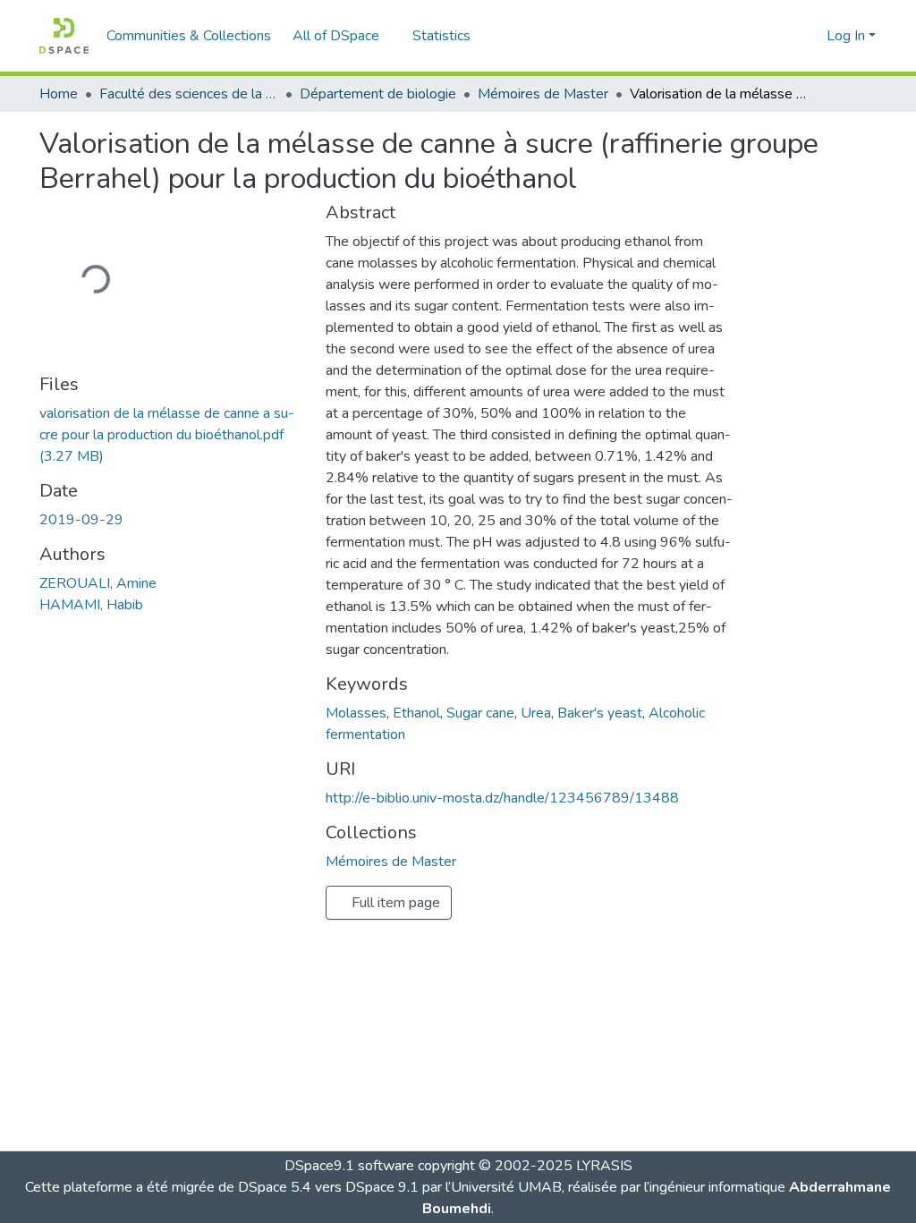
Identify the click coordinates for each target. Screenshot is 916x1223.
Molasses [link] (356, 713)
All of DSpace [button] (336, 36)
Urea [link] (536, 713)
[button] (64, 36)
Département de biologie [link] (378, 94)
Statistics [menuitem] (441, 36)
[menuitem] (341, 36)
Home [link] (58, 94)
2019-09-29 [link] (81, 520)
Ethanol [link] (416, 713)
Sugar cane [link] (480, 713)
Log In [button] (848, 36)
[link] (171, 435)
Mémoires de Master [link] (543, 94)
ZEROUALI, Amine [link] (98, 583)
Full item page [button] (394, 903)
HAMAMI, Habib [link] (91, 605)
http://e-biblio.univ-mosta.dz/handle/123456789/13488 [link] (502, 798)
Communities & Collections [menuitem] (188, 36)
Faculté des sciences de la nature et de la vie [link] (188, 94)
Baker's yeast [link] (599, 713)
